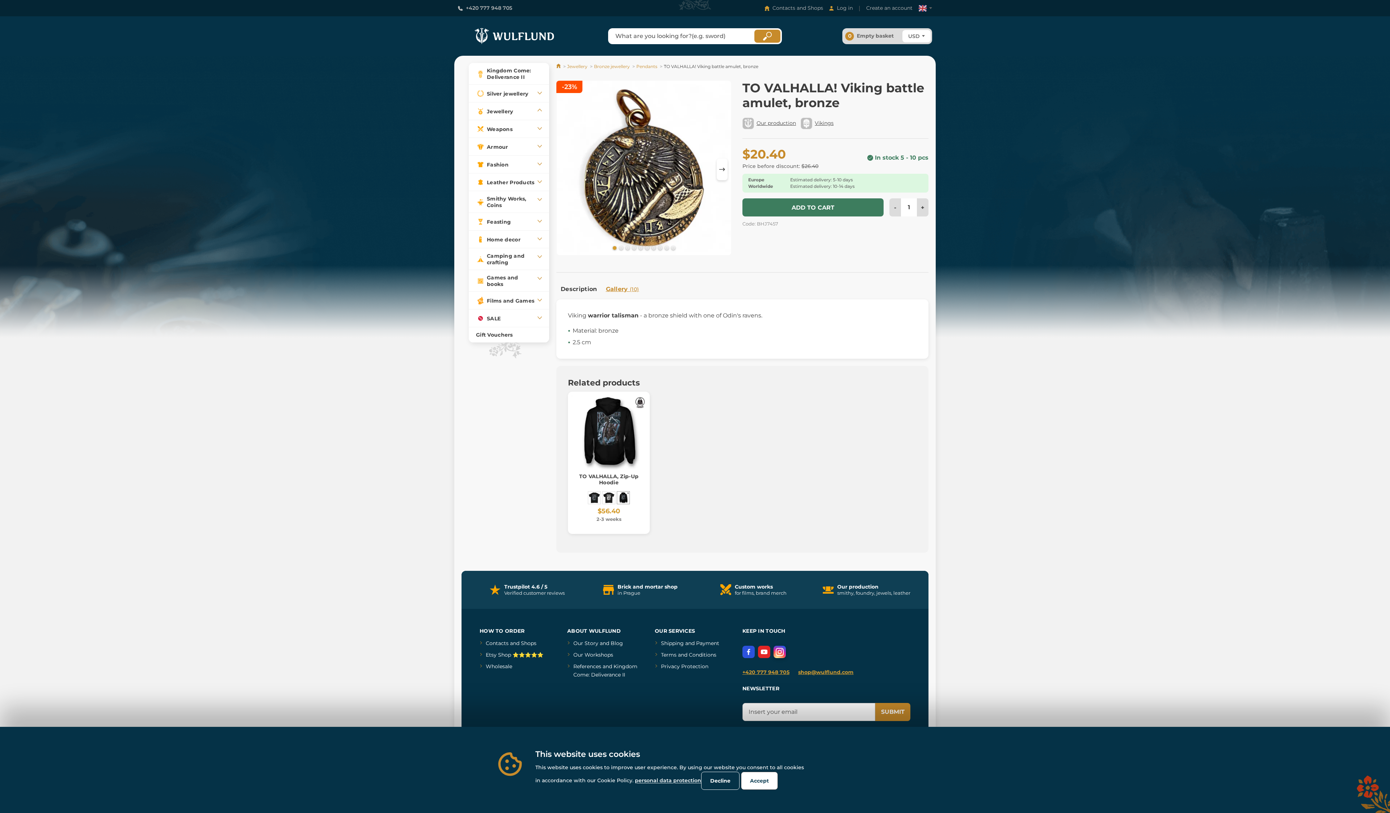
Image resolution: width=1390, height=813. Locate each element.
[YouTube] (764, 652)
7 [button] (653, 247)
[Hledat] (767, 36)
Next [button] (722, 169)
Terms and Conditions (688, 655)
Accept (759, 781)
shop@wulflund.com (826, 672)
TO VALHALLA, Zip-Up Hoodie (609, 479)
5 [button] (640, 247)
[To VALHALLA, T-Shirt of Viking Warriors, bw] (608, 497)
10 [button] (672, 247)
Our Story (585, 643)
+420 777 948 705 (489, 8)
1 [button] (613, 247)
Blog (617, 643)
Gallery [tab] (622, 289)
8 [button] (659, 247)
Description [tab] (579, 289)
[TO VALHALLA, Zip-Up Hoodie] (623, 497)
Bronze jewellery (612, 66)
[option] (644, 169)
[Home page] (559, 66)
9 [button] (666, 247)
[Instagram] (780, 652)
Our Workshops (593, 655)
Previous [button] (565, 169)
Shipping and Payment (690, 643)
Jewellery (577, 66)
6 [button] (646, 247)
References (587, 666)
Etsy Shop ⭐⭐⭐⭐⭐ (514, 655)
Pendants (646, 66)
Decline (720, 781)
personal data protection (668, 780)
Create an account (889, 8)
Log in (845, 8)
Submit (893, 711)
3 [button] (627, 247)
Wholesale (499, 666)
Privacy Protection (684, 666)
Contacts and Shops (797, 8)
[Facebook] (748, 652)
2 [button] (620, 247)
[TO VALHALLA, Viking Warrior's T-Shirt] (594, 497)
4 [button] (633, 247)
